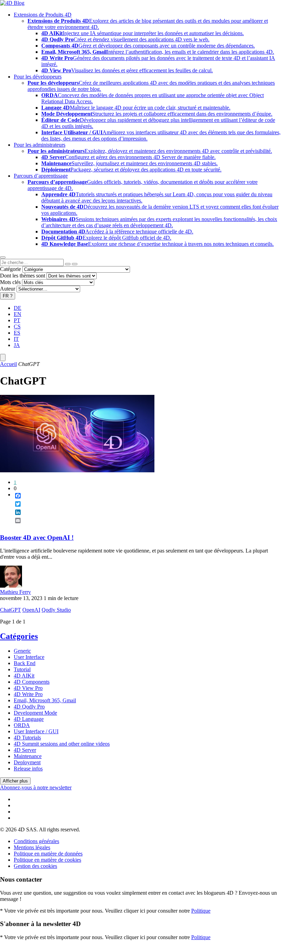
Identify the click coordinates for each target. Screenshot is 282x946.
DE (17, 308)
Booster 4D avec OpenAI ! (37, 537)
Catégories (19, 636)
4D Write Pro (28, 694)
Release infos (28, 768)
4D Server (25, 750)
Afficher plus (15, 781)
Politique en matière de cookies (47, 860)
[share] (15, 526)
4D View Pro (28, 688)
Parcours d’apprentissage (41, 176)
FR (7, 295)
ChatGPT (10, 610)
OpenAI (31, 610)
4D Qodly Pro (29, 707)
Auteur (7, 289)
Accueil (8, 364)
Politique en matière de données (48, 853)
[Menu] (3, 357)
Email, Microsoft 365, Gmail (45, 700)
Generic (22, 651)
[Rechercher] (74, 264)
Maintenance (28, 756)
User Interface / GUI (36, 731)
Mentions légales (32, 847)
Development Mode (35, 713)
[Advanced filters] (67, 264)
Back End (24, 663)
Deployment (27, 762)
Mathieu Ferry (15, 592)
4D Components (32, 682)
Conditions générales (36, 841)
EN (17, 314)
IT (16, 339)
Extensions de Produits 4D (43, 15)
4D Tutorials (27, 737)
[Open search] (3, 257)
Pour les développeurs (38, 77)
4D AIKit (24, 676)
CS (17, 326)
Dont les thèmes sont (22, 275)
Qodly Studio (56, 610)
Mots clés (10, 282)
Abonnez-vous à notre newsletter (36, 787)
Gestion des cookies (35, 866)
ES (17, 333)
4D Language (29, 719)
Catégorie (10, 269)
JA (17, 345)
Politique (200, 911)
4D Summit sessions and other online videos (62, 744)
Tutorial (22, 669)
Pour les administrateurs (39, 145)
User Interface (29, 657)
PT (17, 320)
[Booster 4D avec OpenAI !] (77, 470)
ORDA (22, 725)
